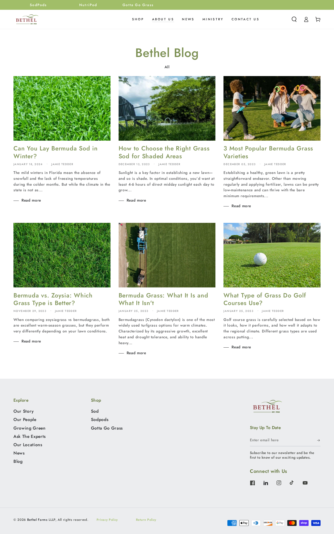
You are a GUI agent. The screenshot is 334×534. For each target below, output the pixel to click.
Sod (95, 411)
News (19, 453)
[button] (294, 19)
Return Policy (146, 519)
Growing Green (29, 428)
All (167, 67)
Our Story (23, 411)
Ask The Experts (29, 436)
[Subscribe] (319, 440)
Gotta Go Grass (107, 428)
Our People (24, 419)
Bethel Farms (37, 519)
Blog (18, 461)
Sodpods (100, 419)
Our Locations (27, 445)
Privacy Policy (107, 519)
